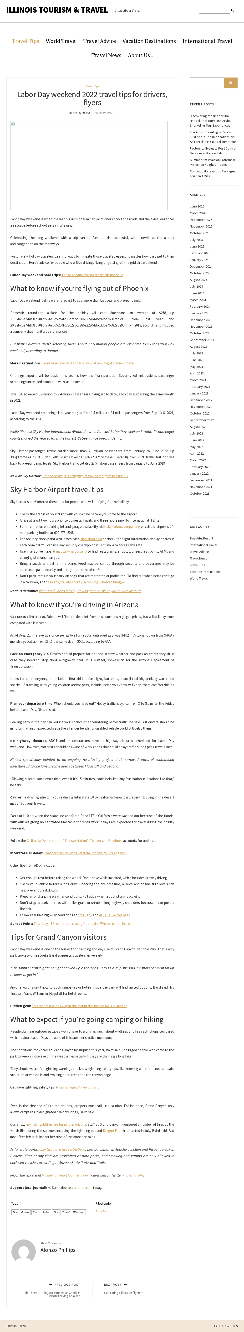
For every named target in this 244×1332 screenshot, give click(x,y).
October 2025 (199, 233)
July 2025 (196, 240)
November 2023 (201, 326)
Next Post (123, 1288)
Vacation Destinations (149, 41)
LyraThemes (231, 1326)
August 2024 (198, 280)
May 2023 (196, 366)
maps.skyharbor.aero (71, 551)
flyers (36, 1212)
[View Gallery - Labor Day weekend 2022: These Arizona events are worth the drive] (89, 165)
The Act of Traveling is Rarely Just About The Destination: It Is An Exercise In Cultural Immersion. (213, 137)
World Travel (61, 41)
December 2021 (201, 480)
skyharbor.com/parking (123, 526)
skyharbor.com (91, 539)
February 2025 (200, 253)
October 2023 (199, 333)
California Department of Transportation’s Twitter (64, 840)
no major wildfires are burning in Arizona (56, 1124)
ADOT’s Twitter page (114, 915)
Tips (55, 1212)
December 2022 (201, 400)
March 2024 (198, 300)
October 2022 (199, 413)
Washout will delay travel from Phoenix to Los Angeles (85, 853)
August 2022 (198, 427)
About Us (139, 55)
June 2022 (197, 440)
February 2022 (200, 467)
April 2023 (197, 373)
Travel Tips (25, 41)
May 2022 (196, 447)
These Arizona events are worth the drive (92, 275)
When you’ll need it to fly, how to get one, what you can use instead (90, 590)
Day (15, 1212)
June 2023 (197, 360)
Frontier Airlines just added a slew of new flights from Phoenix (88, 363)
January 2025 (199, 260)
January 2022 (199, 473)
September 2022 (202, 420)
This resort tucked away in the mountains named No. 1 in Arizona (79, 1006)
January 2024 (199, 313)
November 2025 (201, 226)
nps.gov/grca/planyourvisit (79, 1087)
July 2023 (196, 353)
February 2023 (200, 386)
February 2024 (200, 306)
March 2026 (198, 213)
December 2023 (201, 320)
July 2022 (196, 433)
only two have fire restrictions (62, 1149)
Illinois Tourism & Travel (57, 10)
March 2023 (198, 380)
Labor (46, 1212)
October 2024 (199, 273)
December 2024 (201, 266)
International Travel (207, 41)
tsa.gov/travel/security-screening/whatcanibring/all (86, 582)
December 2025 (201, 220)
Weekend (78, 1212)
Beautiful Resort (201, 538)
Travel (66, 1212)
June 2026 (197, 206)
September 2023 (202, 340)
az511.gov (85, 915)
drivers (25, 1212)
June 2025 (197, 246)
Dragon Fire (112, 1130)
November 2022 (201, 406)
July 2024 (196, 286)
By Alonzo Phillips (79, 112)
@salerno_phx (132, 1175)
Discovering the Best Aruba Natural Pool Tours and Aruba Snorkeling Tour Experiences (210, 121)
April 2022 (197, 453)
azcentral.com (81, 1187)
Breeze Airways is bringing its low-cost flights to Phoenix (85, 475)
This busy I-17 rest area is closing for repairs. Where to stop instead (83, 923)
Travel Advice (99, 41)
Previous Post (52, 1290)
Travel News (106, 55)
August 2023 (198, 346)
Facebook (115, 840)
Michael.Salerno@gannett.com (65, 1175)
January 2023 (199, 393)
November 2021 (201, 487)
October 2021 (199, 493)
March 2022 (198, 460)
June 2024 (197, 293)
